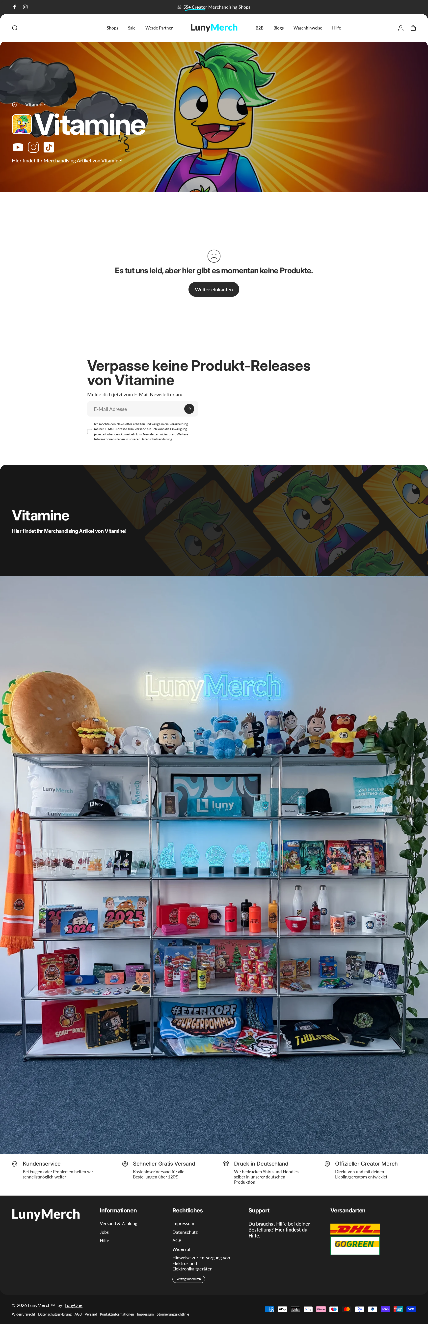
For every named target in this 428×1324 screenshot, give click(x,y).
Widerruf (181, 1249)
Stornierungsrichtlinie (173, 1314)
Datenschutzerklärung (156, 439)
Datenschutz (185, 1232)
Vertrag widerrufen (189, 1279)
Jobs (104, 1232)
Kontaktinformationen (117, 1314)
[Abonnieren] (189, 409)
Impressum (183, 1223)
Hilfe (104, 1240)
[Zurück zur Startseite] (14, 104)
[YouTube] (18, 147)
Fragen (36, 1171)
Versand (91, 1314)
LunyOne (73, 1305)
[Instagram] (33, 147)
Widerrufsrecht (23, 1314)
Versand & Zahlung (118, 1223)
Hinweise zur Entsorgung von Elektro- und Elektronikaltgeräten (201, 1263)
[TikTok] (49, 147)
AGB (177, 1240)
